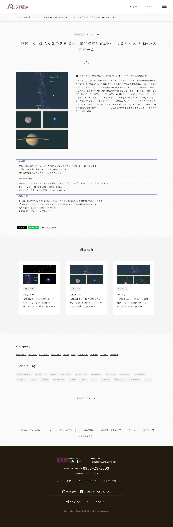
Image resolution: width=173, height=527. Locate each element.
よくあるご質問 (86, 430)
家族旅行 (119, 379)
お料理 (45, 379)
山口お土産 (59, 379)
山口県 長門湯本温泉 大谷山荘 (17, 6)
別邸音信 (140, 374)
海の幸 (106, 379)
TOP (14, 17)
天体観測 (96, 374)
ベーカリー (83, 354)
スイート (104, 354)
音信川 (22, 379)
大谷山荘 (125, 374)
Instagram (71, 491)
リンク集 (132, 430)
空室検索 (148, 6)
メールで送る (50, 227)
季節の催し (21, 354)
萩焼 (73, 354)
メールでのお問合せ (87, 480)
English (133, 7)
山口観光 (33, 354)
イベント (40, 374)
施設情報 (114, 354)
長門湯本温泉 (24, 374)
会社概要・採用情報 (109, 430)
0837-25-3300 (96, 468)
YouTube (106, 491)
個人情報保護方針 (86, 436)
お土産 (66, 354)
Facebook (89, 491)
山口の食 (94, 354)
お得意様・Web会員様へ (30, 430)
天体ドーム (56, 354)
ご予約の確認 (110, 480)
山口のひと (44, 354)
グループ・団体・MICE (60, 430)
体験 (53, 374)
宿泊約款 (147, 430)
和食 (148, 379)
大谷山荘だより (29, 17)
